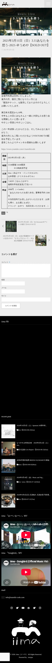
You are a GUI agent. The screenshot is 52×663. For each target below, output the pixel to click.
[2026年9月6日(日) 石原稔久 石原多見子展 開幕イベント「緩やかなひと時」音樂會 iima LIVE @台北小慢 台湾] (8, 501)
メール (4, 288)
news (20, 465)
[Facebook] (29, 608)
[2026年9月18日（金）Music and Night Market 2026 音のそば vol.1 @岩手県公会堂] (8, 483)
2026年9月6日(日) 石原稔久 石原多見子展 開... (33, 495)
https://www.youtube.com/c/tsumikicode (18, 149)
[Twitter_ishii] (34, 608)
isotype (30, 657)
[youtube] (23, 608)
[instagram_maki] (12, 608)
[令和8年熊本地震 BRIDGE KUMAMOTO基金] (8, 466)
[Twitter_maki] (17, 608)
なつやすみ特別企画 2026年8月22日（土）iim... (33, 444)
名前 (3, 280)
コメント (5, 262)
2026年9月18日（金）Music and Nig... (30, 477)
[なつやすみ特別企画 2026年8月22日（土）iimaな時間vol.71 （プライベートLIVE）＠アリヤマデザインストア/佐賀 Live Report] (8, 449)
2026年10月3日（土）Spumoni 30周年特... (32, 425)
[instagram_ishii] (40, 608)
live (3, 213)
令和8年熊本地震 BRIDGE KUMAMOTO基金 (33, 460)
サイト (4, 296)
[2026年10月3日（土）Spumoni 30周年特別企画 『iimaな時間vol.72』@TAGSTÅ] (8, 431)
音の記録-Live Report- (26, 450)
